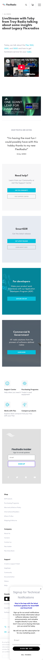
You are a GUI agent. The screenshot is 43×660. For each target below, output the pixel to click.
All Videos (7, 14)
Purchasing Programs (11, 503)
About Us (7, 533)
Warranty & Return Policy (12, 507)
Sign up (21, 464)
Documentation (9, 577)
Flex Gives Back (9, 551)
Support (7, 559)
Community (8, 572)
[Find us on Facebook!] (8, 477)
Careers (7, 538)
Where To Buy (8, 516)
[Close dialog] (40, 589)
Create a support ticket (12, 564)
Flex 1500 (30, 45)
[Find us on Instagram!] (26, 477)
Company (8, 529)
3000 (6, 48)
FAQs (6, 585)
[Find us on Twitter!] (17, 477)
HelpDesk (7, 568)
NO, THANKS (26, 655)
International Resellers (11, 512)
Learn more (21, 352)
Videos (6, 581)
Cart (32, 5)
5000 (15, 48)
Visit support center (21, 196)
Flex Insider (8, 546)
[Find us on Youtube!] (35, 477)
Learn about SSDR (21, 247)
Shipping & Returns (10, 520)
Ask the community (21, 190)
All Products (8, 499)
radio (29, 51)
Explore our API (21, 299)
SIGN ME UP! (26, 648)
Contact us (7, 542)
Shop (6, 494)
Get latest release (21, 241)
